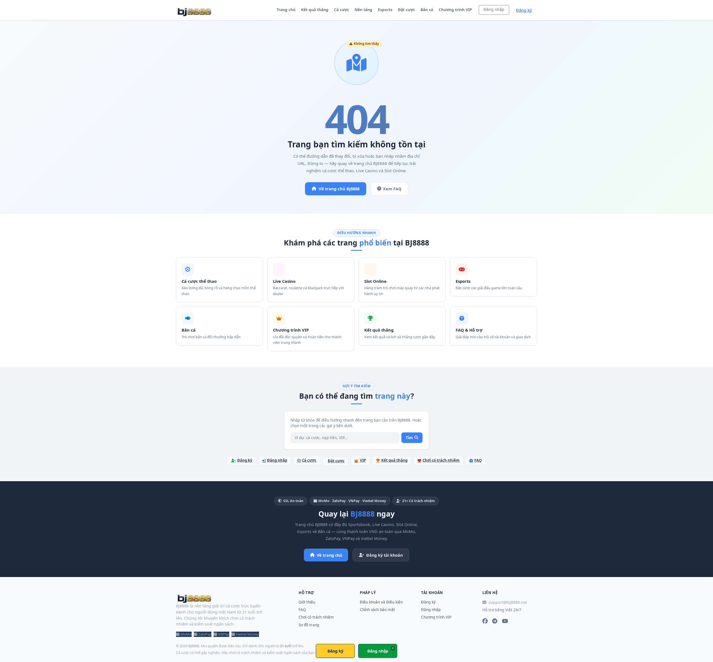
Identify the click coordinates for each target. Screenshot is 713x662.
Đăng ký (524, 10)
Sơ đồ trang (309, 624)
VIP (363, 460)
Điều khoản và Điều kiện (381, 602)
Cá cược (341, 9)
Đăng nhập (494, 9)
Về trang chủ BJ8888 (339, 188)
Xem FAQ (392, 188)
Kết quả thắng (314, 9)
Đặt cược (406, 9)
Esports (385, 9)
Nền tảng (363, 9)
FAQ (478, 460)
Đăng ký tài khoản (384, 555)
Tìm (409, 437)
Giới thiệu (307, 602)
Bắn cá (427, 9)
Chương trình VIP (455, 9)
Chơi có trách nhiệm (441, 460)
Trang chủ (286, 9)
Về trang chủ (329, 555)
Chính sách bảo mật (377, 609)
